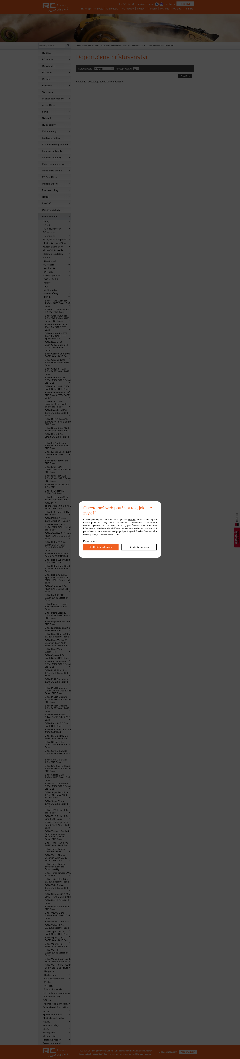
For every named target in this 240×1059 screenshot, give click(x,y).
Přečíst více (89, 541)
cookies (132, 519)
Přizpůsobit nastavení (139, 547)
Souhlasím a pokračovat (100, 547)
